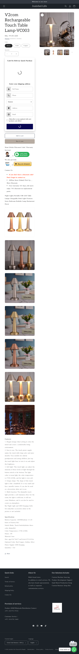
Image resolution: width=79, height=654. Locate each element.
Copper (26, 45)
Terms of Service (10, 582)
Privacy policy (39, 649)
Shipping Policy (9, 590)
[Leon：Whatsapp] (22, 157)
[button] (4, 6)
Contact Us (8, 595)
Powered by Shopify (21, 649)
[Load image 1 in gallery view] (47, 52)
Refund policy (9, 586)
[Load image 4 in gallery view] (66, 52)
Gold (17, 45)
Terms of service (49, 649)
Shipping (7, 39)
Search (7, 577)
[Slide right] (72, 52)
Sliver (8, 45)
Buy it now (20, 141)
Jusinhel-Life (12, 649)
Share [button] (8, 553)
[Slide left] (42, 52)
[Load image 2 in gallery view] (53, 52)
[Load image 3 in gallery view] (60, 52)
